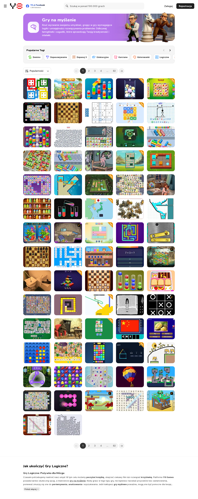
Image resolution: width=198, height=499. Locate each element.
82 (114, 70)
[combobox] (37, 71)
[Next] (170, 50)
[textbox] (37, 71)
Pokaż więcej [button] (30, 489)
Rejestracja (185, 6)
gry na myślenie (78, 480)
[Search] (67, 6)
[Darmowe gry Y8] (16, 6)
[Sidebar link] (5, 6)
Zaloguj (168, 6)
